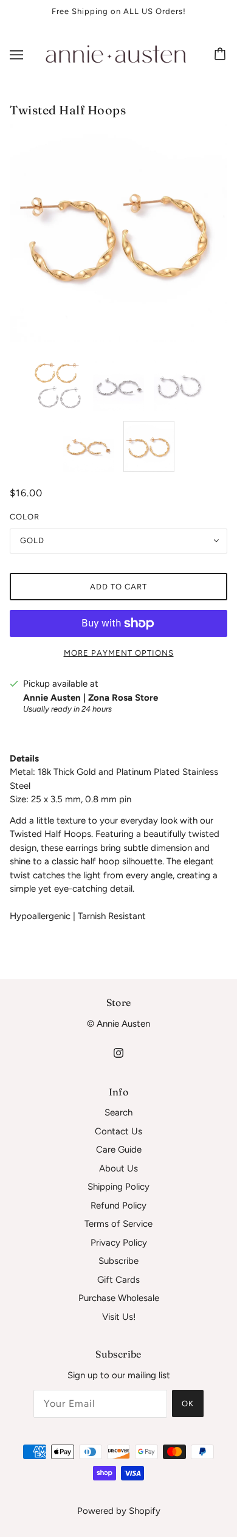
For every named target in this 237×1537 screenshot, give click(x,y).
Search (118, 1112)
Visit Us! (119, 1316)
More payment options (119, 652)
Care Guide (119, 1149)
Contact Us (118, 1131)
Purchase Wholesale (118, 1297)
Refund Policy (118, 1205)
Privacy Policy (119, 1242)
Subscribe (118, 1260)
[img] (118, 1052)
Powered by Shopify (118, 1510)
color (25, 516)
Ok (188, 1403)
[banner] (116, 53)
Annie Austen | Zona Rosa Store (90, 697)
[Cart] (222, 55)
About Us (118, 1168)
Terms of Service (118, 1223)
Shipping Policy (118, 1186)
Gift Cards (118, 1279)
